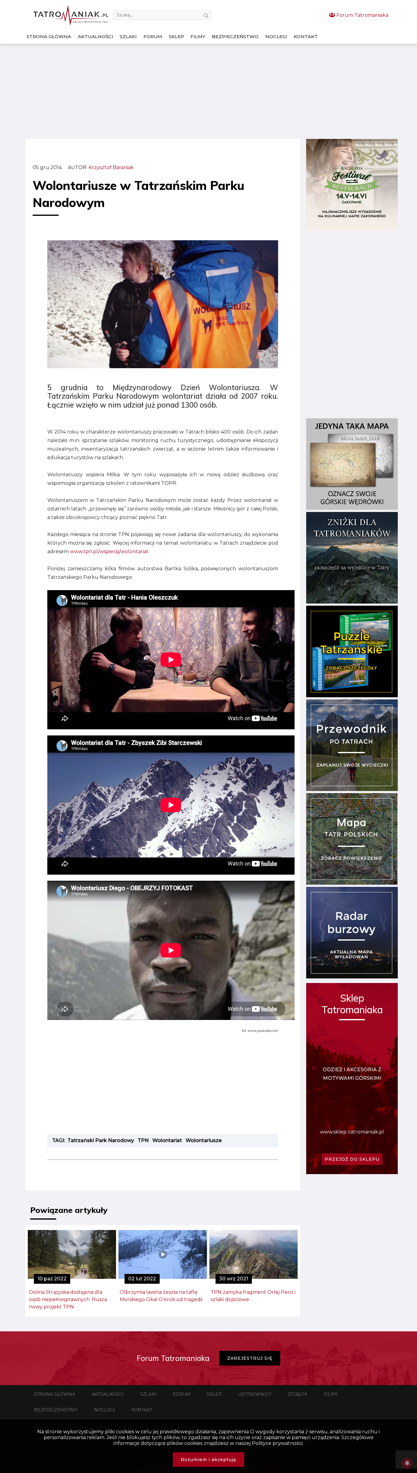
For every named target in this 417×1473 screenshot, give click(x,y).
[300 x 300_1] (352, 229)
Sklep (176, 36)
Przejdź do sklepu (352, 1159)
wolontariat (167, 1140)
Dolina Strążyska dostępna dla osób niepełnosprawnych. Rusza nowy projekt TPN (68, 1299)
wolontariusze (204, 1140)
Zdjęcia (297, 1394)
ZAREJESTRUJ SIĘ (249, 1358)
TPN (143, 1140)
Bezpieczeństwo (235, 36)
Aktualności (95, 36)
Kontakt (306, 36)
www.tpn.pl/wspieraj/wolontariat (109, 551)
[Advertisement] (208, 91)
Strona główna (49, 36)
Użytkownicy (254, 1394)
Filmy (197, 36)
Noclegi (276, 36)
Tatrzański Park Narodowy (100, 1140)
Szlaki (128, 36)
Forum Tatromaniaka (361, 15)
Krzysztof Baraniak (111, 167)
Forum (152, 36)
